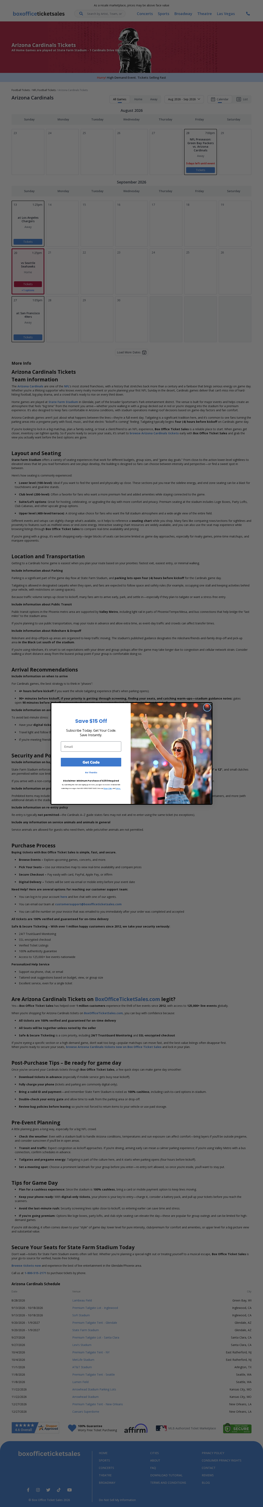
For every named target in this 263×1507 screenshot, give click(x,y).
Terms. (118, 788)
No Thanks (91, 772)
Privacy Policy (108, 788)
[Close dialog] (207, 707)
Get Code (91, 762)
